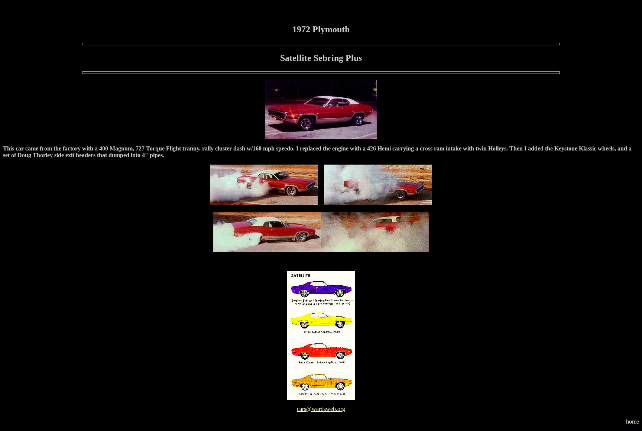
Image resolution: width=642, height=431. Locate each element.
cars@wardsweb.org (321, 409)
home (632, 421)
